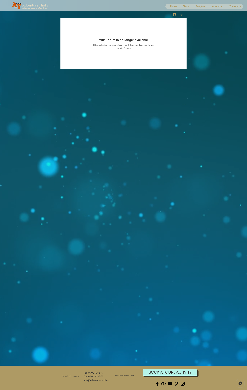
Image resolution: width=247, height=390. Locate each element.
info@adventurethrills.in (96, 380)
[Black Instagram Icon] (182, 383)
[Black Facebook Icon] (157, 383)
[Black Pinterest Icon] (176, 383)
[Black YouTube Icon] (170, 383)
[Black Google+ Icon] (163, 383)
